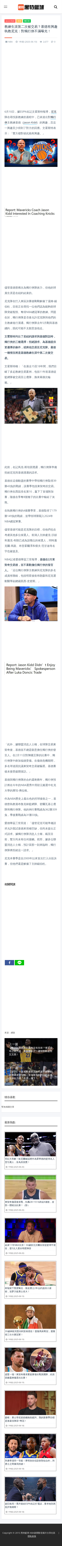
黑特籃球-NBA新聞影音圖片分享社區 (38, 1532)
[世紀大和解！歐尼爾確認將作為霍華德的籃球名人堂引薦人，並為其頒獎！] (30, 1144)
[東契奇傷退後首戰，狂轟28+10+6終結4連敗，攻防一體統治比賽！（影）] (30, 1187)
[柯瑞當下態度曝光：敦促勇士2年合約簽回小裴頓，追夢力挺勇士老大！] (30, 1274)
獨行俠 (27, 21)
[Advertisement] (31, 77)
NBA (10, 41)
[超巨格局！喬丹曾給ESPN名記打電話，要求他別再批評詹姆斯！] (30, 1489)
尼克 (19, 21)
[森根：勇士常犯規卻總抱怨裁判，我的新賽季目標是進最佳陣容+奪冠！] (30, 1403)
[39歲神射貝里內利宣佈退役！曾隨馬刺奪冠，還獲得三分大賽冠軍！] (30, 1317)
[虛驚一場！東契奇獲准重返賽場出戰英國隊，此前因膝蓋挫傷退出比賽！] (30, 1360)
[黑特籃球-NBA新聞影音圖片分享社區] (31, 6)
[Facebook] (9, 962)
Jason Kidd (10, 21)
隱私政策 (32, 1536)
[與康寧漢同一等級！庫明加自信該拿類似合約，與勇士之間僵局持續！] (30, 1446)
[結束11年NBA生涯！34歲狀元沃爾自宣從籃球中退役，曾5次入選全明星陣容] (30, 1230)
